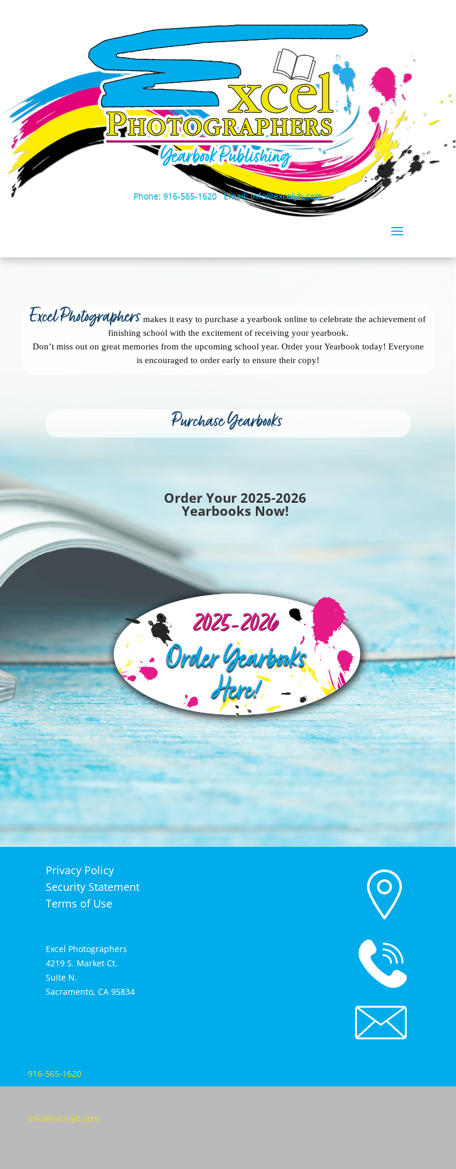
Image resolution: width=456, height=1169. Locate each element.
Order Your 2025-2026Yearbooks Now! (235, 504)
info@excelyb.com (64, 1118)
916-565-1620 (54, 1073)
